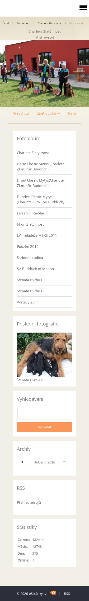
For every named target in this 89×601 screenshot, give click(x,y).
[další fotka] (81, 73)
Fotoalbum (23, 23)
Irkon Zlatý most (30, 224)
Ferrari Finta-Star (30, 213)
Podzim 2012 (28, 246)
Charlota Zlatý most (50, 23)
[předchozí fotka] (7, 73)
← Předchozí (19, 113)
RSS (67, 593)
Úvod (5, 23)
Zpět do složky (48, 113)
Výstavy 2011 (28, 302)
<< (23, 462)
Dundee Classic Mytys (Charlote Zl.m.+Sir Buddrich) (40, 199)
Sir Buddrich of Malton (35, 268)
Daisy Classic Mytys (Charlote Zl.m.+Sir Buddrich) (40, 166)
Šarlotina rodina (30, 257)
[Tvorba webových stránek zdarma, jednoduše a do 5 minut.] (53, 592)
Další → (74, 113)
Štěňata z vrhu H (30, 291)
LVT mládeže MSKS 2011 (37, 235)
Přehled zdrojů (29, 502)
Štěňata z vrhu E (30, 279)
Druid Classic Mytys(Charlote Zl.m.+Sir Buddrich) (40, 183)
